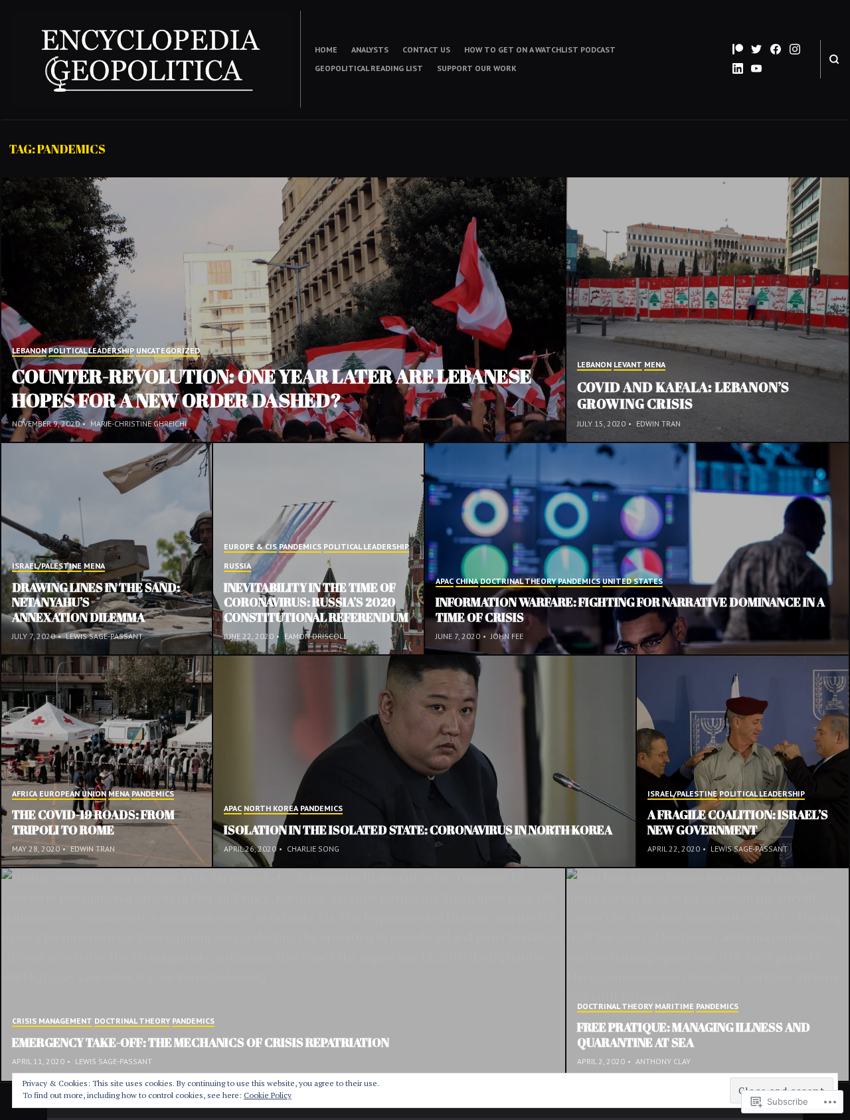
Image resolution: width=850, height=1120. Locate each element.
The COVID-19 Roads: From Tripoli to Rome (93, 822)
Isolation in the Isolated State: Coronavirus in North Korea (418, 830)
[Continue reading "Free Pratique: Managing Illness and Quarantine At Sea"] (707, 974)
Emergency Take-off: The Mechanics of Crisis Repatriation (200, 1042)
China (467, 581)
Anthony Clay (663, 1061)
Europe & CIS (250, 546)
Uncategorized (168, 350)
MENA (654, 364)
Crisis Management (52, 1021)
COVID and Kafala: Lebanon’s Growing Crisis (683, 395)
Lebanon (29, 350)
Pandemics (300, 546)
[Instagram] (795, 49)
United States (632, 581)
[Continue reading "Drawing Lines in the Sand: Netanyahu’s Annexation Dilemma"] (107, 549)
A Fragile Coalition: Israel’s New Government (737, 822)
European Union (72, 793)
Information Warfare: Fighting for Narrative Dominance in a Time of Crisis (630, 609)
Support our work (477, 68)
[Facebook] (775, 49)
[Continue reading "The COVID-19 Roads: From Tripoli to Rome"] (107, 762)
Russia (237, 566)
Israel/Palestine (47, 566)
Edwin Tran (658, 423)
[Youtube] (756, 68)
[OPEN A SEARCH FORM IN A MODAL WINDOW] (834, 59)
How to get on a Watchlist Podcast (540, 49)
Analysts (369, 49)
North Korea (271, 808)
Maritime (674, 1006)
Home (326, 49)
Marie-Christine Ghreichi (138, 423)
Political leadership (91, 350)
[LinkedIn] (737, 68)
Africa (24, 793)
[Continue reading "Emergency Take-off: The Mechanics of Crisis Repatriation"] (283, 974)
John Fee (507, 636)
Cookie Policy (268, 1095)
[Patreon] (737, 49)
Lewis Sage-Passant (104, 636)
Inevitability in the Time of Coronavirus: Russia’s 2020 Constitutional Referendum (316, 602)
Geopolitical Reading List (369, 68)
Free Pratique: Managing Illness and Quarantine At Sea (693, 1034)
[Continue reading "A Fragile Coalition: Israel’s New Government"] (743, 762)
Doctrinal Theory (518, 581)
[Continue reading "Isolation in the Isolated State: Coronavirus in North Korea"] (425, 762)
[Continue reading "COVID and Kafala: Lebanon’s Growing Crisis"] (707, 310)
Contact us (426, 49)
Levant (628, 364)
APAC (445, 581)
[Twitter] (756, 49)
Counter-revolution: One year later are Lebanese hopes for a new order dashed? (271, 388)
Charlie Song (313, 849)
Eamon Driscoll (315, 636)
